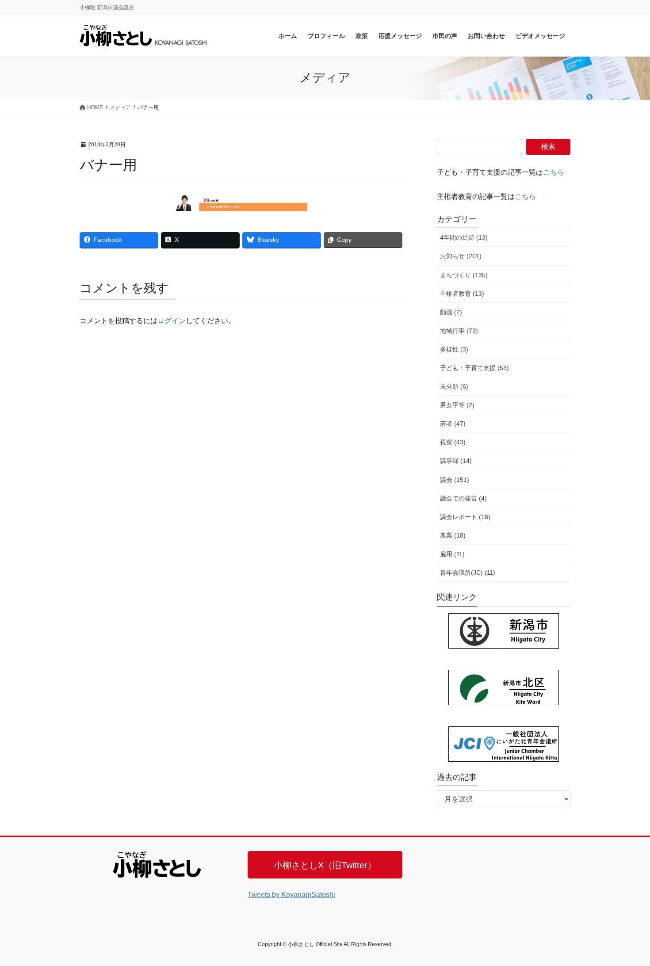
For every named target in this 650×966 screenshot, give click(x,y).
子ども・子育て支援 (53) (474, 367)
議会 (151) (454, 479)
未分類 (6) (454, 386)
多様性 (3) (454, 349)
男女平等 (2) (457, 405)
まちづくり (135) (464, 275)
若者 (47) (453, 423)
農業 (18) (453, 535)
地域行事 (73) (459, 330)
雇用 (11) (452, 553)
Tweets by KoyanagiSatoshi (291, 894)
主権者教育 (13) (462, 293)
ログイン (171, 321)
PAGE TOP (626, 929)
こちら (553, 172)
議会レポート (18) (465, 516)
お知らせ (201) (461, 256)
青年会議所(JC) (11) (467, 572)
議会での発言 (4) (463, 498)
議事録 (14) (456, 460)
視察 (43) (453, 442)
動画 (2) (451, 312)
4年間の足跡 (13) (464, 237)
